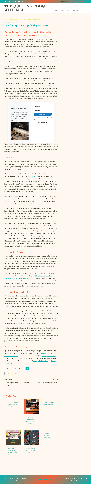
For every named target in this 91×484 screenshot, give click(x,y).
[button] (20, 131)
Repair (6, 22)
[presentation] (31, 406)
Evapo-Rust (33, 176)
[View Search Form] (86, 8)
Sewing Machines (14, 22)
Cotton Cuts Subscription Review (47, 381)
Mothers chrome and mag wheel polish (17, 278)
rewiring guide (46, 353)
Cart (17, 478)
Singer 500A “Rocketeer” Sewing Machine (47, 435)
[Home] (5, 19)
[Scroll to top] (87, 478)
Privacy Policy (59, 10)
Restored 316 (85, 481)
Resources (75, 10)
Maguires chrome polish (43, 276)
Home (54, 5)
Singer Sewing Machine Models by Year (77, 1)
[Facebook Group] (19, 1)
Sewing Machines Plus (40, 361)
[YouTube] (15, 1)
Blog (11, 478)
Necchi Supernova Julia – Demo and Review (16, 382)
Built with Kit (42, 122)
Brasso (23, 281)
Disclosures (77, 5)
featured (8, 373)
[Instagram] (12, 1)
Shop (68, 10)
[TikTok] (22, 1)
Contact (15, 480)
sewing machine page (49, 356)
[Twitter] (9, 1)
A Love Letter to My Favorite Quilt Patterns (31, 450)
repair (14, 373)
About (61, 5)
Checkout (24, 478)
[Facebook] (5, 1)
